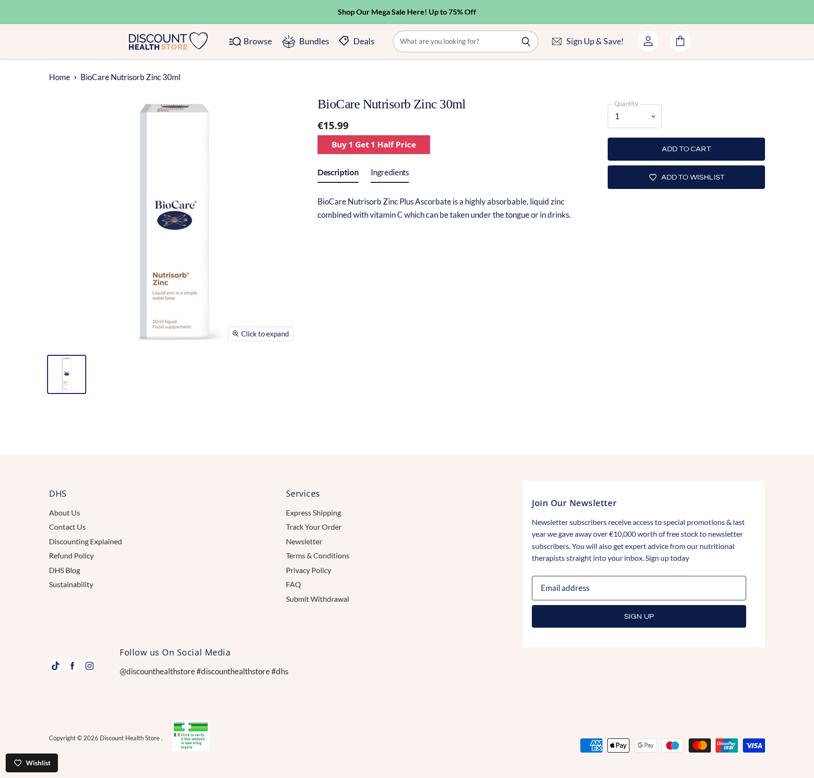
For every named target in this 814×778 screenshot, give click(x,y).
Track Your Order (314, 526)
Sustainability (71, 584)
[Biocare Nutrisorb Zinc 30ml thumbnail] (66, 374)
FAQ (293, 584)
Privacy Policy (308, 569)
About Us (64, 512)
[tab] (337, 174)
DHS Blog (64, 569)
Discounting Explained (85, 541)
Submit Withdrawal (317, 598)
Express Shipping (313, 512)
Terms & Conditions (318, 555)
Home (59, 77)
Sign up (639, 616)
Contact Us (67, 526)
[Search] (525, 41)
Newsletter (304, 541)
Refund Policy (71, 555)
